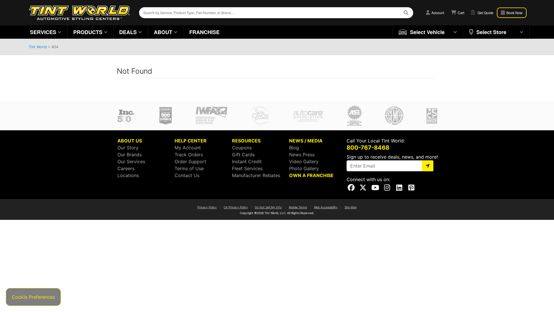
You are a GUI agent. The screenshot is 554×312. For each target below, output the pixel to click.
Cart (460, 12)
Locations (128, 175)
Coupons (242, 148)
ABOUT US (129, 141)
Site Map (351, 207)
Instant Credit (247, 161)
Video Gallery (304, 161)
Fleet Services (247, 168)
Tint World (38, 47)
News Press (302, 154)
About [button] (163, 32)
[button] (428, 32)
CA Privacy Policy (236, 207)
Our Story (127, 148)
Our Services (131, 161)
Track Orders (189, 154)
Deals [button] (128, 32)
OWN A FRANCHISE (311, 175)
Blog (294, 148)
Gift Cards (243, 154)
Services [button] (43, 32)
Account (437, 12)
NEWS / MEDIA (306, 141)
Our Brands (129, 154)
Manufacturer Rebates (256, 175)
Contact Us (187, 175)
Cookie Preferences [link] (33, 297)
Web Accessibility (326, 207)
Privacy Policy (207, 207)
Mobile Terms (298, 207)
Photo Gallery (304, 168)
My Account (188, 148)
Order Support (190, 161)
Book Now (514, 12)
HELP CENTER (191, 141)
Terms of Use (189, 168)
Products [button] (87, 32)
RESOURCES (246, 141)
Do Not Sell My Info (268, 207)
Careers (125, 168)
